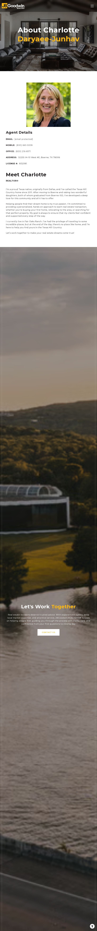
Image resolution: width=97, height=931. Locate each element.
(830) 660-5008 (24, 145)
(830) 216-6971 (23, 151)
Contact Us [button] (48, 632)
